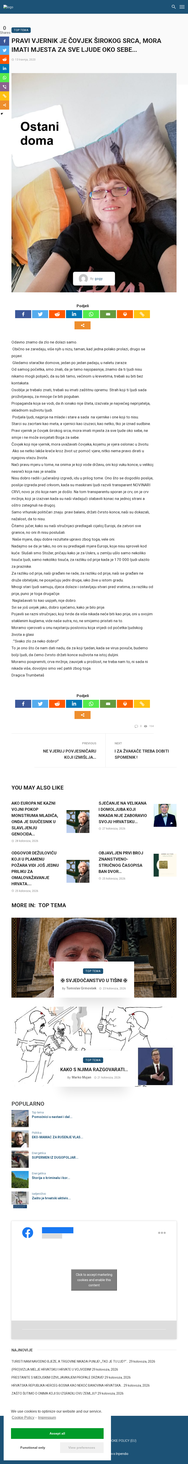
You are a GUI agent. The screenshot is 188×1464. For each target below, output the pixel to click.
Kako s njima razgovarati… (94, 1069)
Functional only (32, 1447)
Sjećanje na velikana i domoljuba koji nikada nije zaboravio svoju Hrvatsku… (123, 812)
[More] (83, 325)
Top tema (21, 30)
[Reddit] (57, 314)
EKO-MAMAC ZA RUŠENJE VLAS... (57, 1137)
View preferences (81, 1447)
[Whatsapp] (91, 314)
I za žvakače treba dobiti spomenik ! (142, 754)
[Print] (125, 314)
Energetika (39, 1153)
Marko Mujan (81, 1077)
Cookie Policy (23, 1417)
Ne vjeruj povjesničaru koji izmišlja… (69, 754)
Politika (36, 1132)
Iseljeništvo (39, 1193)
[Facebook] (23, 314)
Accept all (57, 1433)
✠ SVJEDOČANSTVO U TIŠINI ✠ (94, 980)
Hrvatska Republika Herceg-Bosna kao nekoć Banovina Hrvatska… (67, 1385)
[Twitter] (40, 314)
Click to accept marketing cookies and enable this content (94, 1280)
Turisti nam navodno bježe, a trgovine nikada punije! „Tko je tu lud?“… (69, 1361)
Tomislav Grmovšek (81, 988)
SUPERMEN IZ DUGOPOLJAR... (55, 1157)
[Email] (108, 314)
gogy (98, 278)
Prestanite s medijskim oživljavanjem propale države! (57, 1377)
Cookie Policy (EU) (121, 1441)
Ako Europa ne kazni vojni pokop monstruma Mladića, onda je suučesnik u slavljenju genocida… (34, 818)
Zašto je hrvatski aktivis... (51, 1198)
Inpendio (122, 1454)
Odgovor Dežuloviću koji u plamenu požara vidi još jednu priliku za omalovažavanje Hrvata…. (35, 868)
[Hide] (2, 114)
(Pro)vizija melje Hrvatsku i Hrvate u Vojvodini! (51, 1369)
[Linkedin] (74, 314)
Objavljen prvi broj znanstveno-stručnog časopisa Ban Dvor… (121, 862)
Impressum (47, 1417)
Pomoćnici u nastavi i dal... (52, 1117)
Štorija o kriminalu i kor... (51, 1178)
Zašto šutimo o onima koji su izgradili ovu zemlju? (54, 1393)
